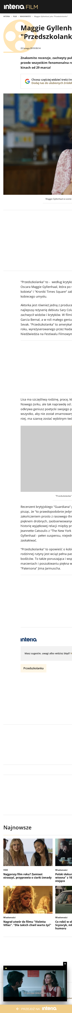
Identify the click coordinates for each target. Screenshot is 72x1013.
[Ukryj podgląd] (65, 964)
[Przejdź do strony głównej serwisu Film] (32, 6)
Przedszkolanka (33, 668)
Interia (6, 16)
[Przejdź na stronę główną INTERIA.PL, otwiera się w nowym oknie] (14, 6)
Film (15, 16)
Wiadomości (25, 16)
